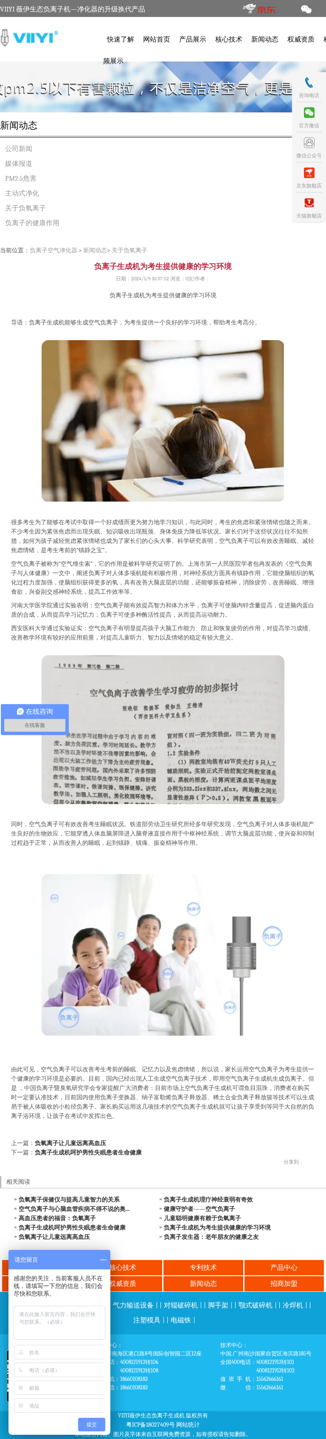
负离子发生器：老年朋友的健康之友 (211, 1237)
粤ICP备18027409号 (150, 1424)
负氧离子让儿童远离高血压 (70, 1143)
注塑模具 (146, 1320)
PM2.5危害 (21, 178)
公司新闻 (18, 149)
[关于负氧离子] (163, 86)
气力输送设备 (133, 1305)
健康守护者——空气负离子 (199, 1209)
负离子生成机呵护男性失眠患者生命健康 (88, 1152)
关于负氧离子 (25, 208)
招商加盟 (284, 1284)
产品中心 (284, 1267)
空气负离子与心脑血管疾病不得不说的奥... (74, 1209)
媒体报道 (18, 164)
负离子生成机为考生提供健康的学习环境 (217, 1227)
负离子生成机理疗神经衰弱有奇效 (208, 1199)
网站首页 (156, 39)
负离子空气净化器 (53, 250)
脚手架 (218, 1305)
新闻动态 (264, 39)
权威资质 (301, 39)
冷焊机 (293, 1305)
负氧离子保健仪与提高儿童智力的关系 (69, 1199)
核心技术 (228, 39)
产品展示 (192, 39)
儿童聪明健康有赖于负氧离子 (202, 1218)
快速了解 (120, 39)
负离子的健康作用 (32, 223)
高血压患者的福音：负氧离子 (57, 1218)
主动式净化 (22, 193)
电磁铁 (181, 1320)
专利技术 (203, 1267)
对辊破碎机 (181, 1305)
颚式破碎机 (256, 1305)
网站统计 (188, 1424)
